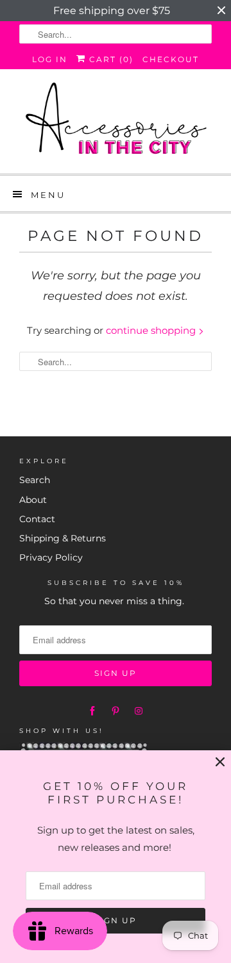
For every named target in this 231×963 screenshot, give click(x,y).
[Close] (220, 762)
